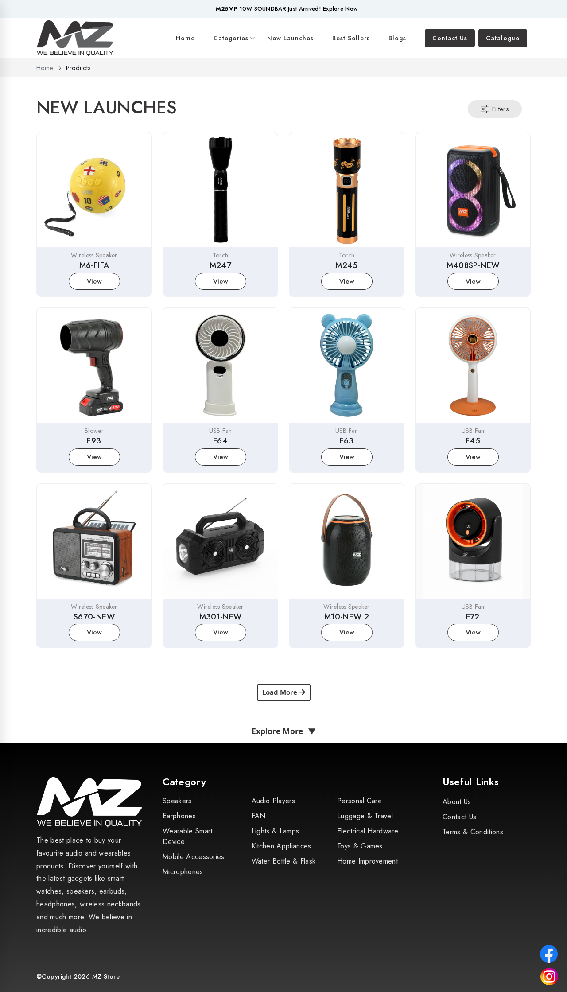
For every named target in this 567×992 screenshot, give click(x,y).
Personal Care (359, 801)
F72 (472, 616)
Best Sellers (351, 38)
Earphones (179, 816)
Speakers (177, 801)
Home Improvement (367, 861)
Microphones (183, 872)
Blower (94, 430)
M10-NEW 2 (346, 616)
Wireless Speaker (94, 255)
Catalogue (503, 38)
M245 (346, 265)
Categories (231, 38)
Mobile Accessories (194, 857)
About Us (457, 802)
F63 (346, 441)
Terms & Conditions (473, 832)
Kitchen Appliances (281, 846)
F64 (220, 441)
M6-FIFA (94, 265)
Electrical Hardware (367, 831)
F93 (94, 441)
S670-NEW (94, 616)
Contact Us (449, 38)
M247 (220, 265)
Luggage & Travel (365, 816)
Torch (220, 255)
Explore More (284, 731)
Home (185, 38)
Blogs (397, 38)
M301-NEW (220, 616)
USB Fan (220, 430)
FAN (259, 816)
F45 (473, 441)
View (94, 281)
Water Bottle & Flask (283, 861)
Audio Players (273, 801)
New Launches (290, 38)
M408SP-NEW (473, 265)
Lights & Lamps (275, 831)
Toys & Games (360, 846)
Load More (279, 692)
